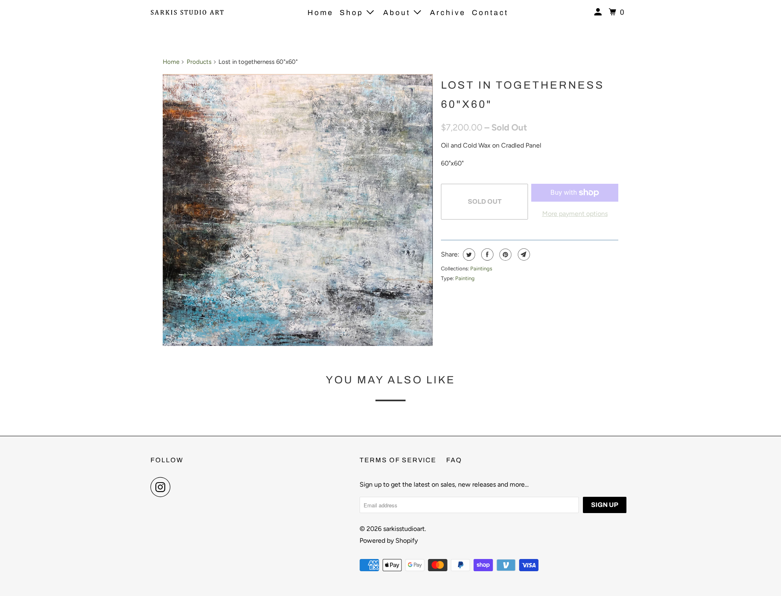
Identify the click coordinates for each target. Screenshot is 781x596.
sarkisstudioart (404, 529)
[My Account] (599, 12)
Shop (353, 13)
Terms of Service (398, 460)
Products (199, 61)
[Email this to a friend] (523, 254)
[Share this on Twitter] (468, 254)
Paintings (481, 268)
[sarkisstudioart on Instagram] (163, 487)
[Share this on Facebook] (486, 254)
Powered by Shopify (389, 540)
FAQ (454, 460)
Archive (448, 13)
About (398, 13)
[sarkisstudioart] (187, 12)
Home (321, 13)
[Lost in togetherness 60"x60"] (298, 210)
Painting (465, 278)
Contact (490, 13)
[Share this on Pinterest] (504, 254)
